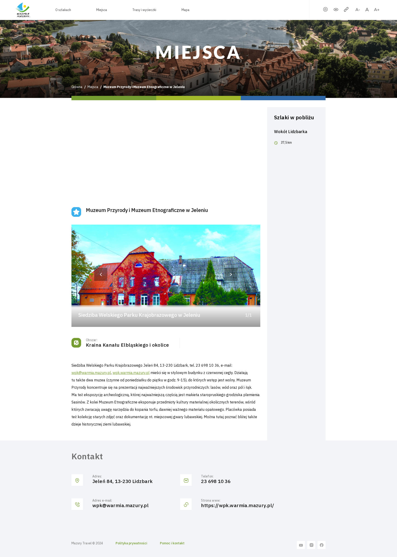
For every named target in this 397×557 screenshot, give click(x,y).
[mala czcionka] (357, 10)
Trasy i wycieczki (144, 10)
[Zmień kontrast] (336, 10)
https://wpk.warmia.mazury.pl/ (237, 505)
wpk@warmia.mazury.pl (91, 372)
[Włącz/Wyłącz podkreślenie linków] (346, 10)
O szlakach (63, 10)
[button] (101, 274)
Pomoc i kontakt (172, 543)
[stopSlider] (325, 10)
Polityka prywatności (131, 543)
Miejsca (101, 10)
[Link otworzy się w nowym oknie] (301, 545)
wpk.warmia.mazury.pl (131, 372)
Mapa (185, 10)
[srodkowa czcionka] (367, 10)
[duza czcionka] (377, 10)
